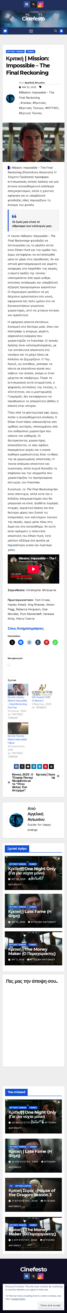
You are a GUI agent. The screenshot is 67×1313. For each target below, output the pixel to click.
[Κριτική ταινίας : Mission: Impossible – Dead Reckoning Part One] (18, 690)
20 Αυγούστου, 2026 (25, 1122)
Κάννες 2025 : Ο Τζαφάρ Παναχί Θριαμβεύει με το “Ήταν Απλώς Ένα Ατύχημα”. (22, 782)
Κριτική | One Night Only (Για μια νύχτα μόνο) (32, 871)
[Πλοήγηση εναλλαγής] (31, 31)
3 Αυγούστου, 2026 (25, 1240)
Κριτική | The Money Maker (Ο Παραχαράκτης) (32, 951)
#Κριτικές (39, 103)
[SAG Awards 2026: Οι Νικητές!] (42, 690)
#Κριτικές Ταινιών (31, 108)
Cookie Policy (18, 1299)
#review (26, 103)
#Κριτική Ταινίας (30, 113)
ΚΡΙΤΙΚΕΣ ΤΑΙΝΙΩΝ (15, 52)
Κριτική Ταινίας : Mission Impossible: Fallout (17, 739)
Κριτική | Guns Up (45, 776)
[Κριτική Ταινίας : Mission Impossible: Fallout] (18, 728)
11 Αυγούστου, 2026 (25, 1201)
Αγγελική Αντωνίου (35, 82)
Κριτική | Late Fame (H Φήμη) (29, 913)
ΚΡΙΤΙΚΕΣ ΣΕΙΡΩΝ (23, 1186)
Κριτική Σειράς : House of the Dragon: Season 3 (32, 1192)
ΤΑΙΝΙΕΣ (30, 52)
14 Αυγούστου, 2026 (25, 1161)
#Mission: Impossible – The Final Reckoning (36, 95)
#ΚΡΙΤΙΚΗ (51, 108)
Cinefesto (33, 19)
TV (11, 1186)
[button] (55, 31)
